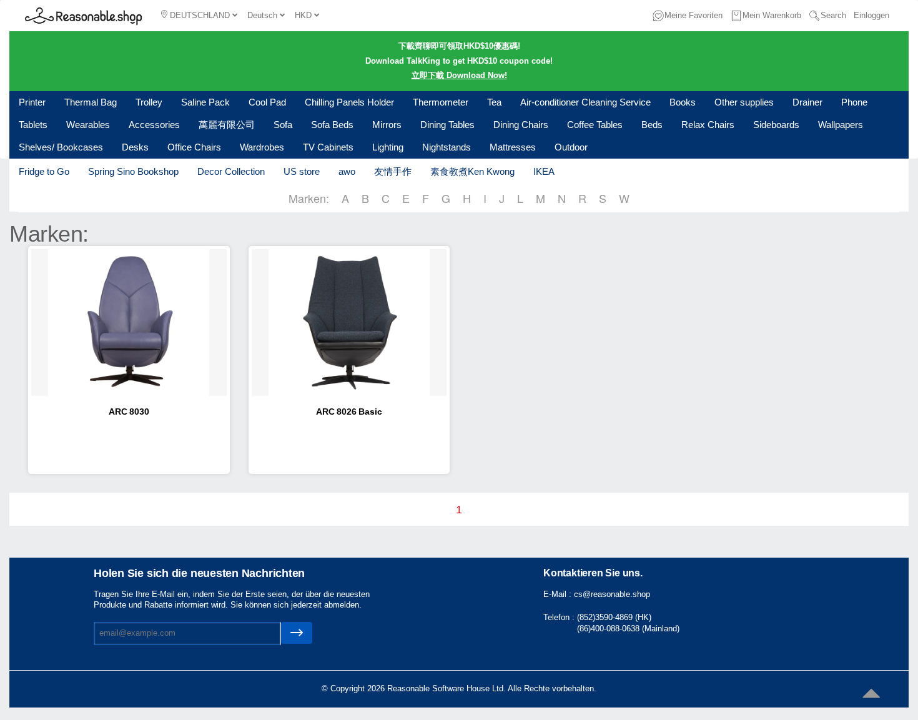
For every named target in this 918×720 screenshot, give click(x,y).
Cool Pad (267, 102)
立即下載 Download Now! (459, 75)
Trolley (149, 102)
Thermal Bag (90, 102)
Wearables (88, 124)
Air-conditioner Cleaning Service (585, 102)
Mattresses (513, 147)
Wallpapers (840, 124)
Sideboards (776, 124)
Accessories (154, 124)
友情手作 (393, 171)
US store (302, 171)
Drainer (807, 102)
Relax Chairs (707, 124)
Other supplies (744, 102)
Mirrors (387, 124)
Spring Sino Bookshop (133, 171)
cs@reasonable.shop (612, 594)
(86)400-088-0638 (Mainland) (628, 628)
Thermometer (440, 102)
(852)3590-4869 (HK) (614, 617)
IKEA (544, 171)
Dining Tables (447, 124)
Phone (854, 102)
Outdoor (571, 147)
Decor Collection (231, 171)
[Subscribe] (296, 633)
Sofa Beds (332, 124)
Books (682, 102)
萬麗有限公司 (227, 124)
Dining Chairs (520, 124)
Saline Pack (205, 102)
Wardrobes (262, 147)
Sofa (283, 124)
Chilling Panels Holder (349, 102)
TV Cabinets (328, 147)
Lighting (387, 147)
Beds (652, 124)
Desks (135, 147)
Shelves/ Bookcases (61, 147)
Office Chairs (194, 147)
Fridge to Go (44, 171)
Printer (32, 102)
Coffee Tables (595, 124)
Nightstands (446, 147)
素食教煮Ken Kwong (472, 171)
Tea (494, 102)
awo (346, 171)
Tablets (33, 124)
